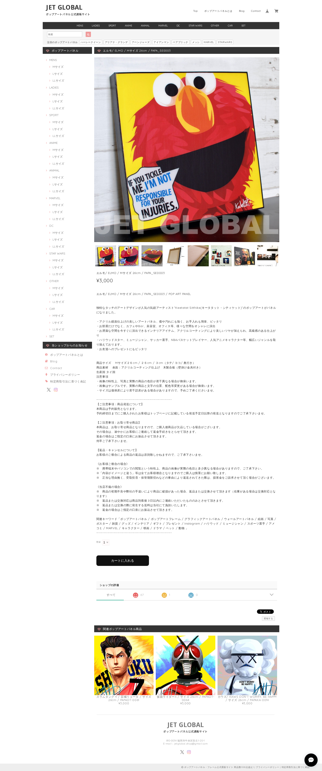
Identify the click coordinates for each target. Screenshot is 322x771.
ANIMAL (145, 25)
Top (195, 10)
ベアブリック (180, 42)
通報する (268, 618)
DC (178, 25)
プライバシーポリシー (65, 374)
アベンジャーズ (141, 42)
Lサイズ (58, 73)
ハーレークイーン (91, 42)
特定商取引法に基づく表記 (68, 381)
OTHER (215, 25)
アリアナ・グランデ (116, 42)
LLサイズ (58, 80)
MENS (80, 25)
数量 (98, 542)
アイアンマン (161, 42)
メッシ (196, 42)
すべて (111, 594)
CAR (230, 25)
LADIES (96, 25)
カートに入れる (122, 560)
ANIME (128, 25)
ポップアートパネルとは (218, 10)
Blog (242, 10)
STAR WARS (195, 25)
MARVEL (163, 25)
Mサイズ (58, 66)
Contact (256, 10)
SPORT (112, 25)
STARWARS (225, 42)
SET (243, 25)
